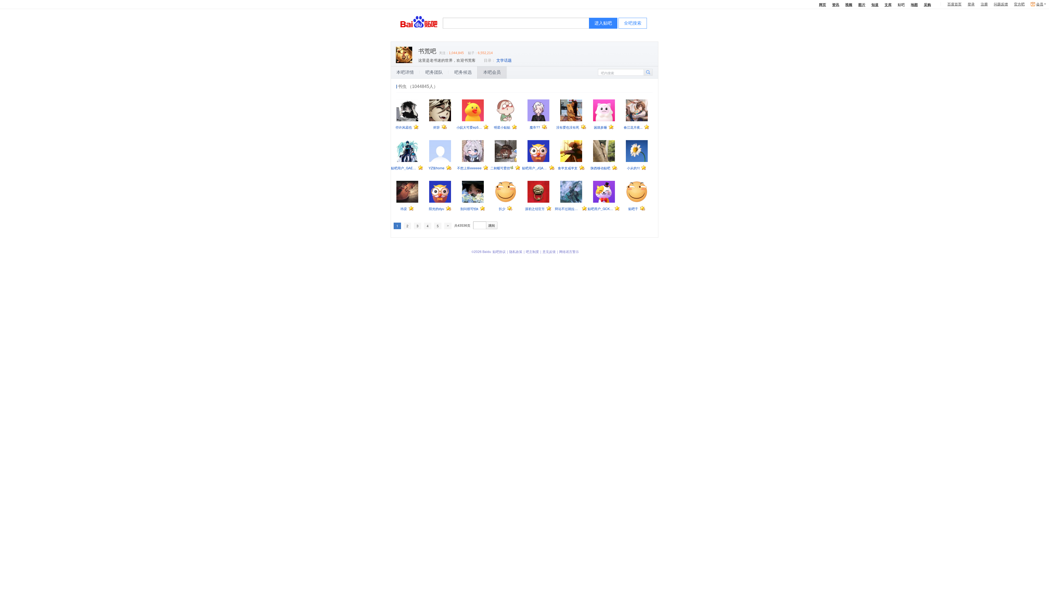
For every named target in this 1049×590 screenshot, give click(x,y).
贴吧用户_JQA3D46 (534, 168)
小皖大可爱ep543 (469, 127)
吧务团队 (434, 72)
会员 (1039, 4)
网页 (822, 4)
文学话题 (504, 60)
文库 (888, 4)
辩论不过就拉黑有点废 (567, 208)
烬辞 (436, 127)
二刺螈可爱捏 (500, 168)
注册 (984, 4)
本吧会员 (492, 72)
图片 (861, 4)
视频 (848, 4)
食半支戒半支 (567, 168)
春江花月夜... (633, 127)
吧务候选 (463, 72)
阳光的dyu (436, 208)
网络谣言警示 (569, 251)
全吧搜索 (632, 23)
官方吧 (1019, 4)
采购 (927, 4)
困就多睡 (600, 127)
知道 (875, 4)
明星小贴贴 (502, 127)
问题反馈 (1001, 4)
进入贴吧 (603, 23)
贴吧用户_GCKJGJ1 (600, 208)
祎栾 (403, 208)
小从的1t (633, 168)
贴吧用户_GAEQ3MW (403, 168)
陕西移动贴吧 (600, 168)
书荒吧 (427, 51)
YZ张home (436, 168)
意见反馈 (549, 251)
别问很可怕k (469, 208)
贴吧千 (633, 208)
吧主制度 (532, 251)
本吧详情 (405, 72)
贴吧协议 (499, 251)
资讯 (835, 4)
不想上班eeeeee (469, 168)
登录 (971, 4)
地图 (914, 4)
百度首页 (954, 4)
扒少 (502, 208)
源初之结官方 (535, 208)
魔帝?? (535, 127)
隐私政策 (515, 251)
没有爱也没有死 (567, 127)
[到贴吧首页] (418, 21)
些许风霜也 (404, 127)
